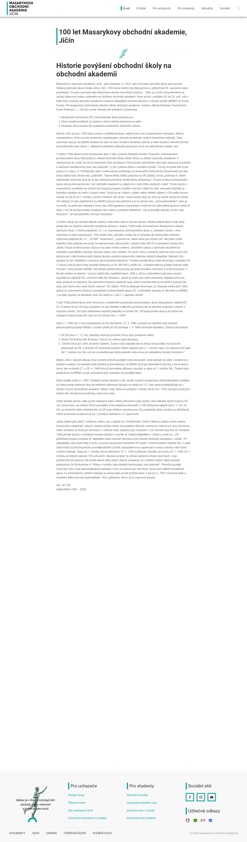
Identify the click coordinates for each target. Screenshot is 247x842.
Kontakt (225, 8)
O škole (141, 8)
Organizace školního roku (142, 802)
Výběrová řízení (75, 833)
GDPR (35, 833)
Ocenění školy (102, 833)
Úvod (126, 8)
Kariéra (51, 833)
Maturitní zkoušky (137, 795)
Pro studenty (186, 8)
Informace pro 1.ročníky (141, 810)
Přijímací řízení (77, 802)
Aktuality (207, 8)
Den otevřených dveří (80, 810)
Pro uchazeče (162, 8)
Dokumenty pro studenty (141, 818)
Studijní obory (76, 795)
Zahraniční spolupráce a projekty (87, 818)
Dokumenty (17, 833)
